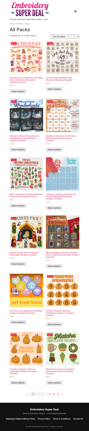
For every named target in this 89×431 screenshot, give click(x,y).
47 (50, 394)
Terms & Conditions (61, 419)
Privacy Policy (44, 419)
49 (58, 394)
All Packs (19, 24)
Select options (18, 91)
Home (12, 24)
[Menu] (75, 11)
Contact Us (78, 419)
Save (14, 43)
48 (54, 394)
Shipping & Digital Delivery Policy (20, 419)
